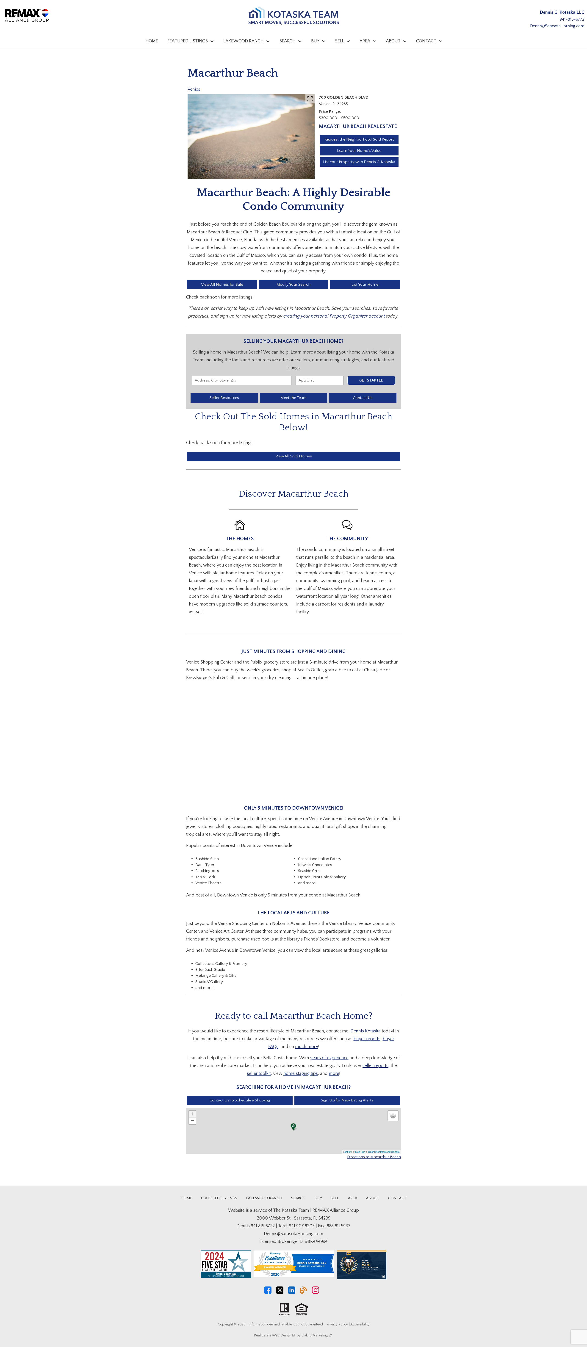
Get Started (371, 380)
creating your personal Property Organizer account (334, 316)
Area (352, 1198)
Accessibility (359, 1324)
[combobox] (241, 380)
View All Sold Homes (293, 456)
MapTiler (360, 1151)
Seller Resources (224, 398)
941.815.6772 (263, 1225)
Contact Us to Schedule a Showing (240, 1100)
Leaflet (347, 1151)
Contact (397, 1198)
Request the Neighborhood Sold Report (359, 139)
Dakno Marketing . (317, 1335)
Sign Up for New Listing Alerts (347, 1100)
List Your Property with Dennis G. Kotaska (359, 162)
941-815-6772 (572, 19)
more (334, 1073)
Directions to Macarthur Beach (374, 1157)
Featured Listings (219, 1198)
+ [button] (192, 1114)
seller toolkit (259, 1073)
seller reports (375, 1065)
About (372, 1198)
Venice (194, 89)
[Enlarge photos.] (310, 98)
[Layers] (393, 1116)
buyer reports (367, 1038)
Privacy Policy (337, 1324)
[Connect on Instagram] (315, 1292)
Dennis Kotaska (366, 1031)
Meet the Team (293, 398)
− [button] (192, 1121)
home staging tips (300, 1073)
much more (306, 1046)
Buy (318, 1198)
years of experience (329, 1057)
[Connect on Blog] (303, 1292)
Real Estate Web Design (273, 1335)
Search (298, 1198)
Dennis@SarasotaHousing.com (557, 26)
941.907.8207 (302, 1225)
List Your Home (365, 284)
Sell (335, 1198)
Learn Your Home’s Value (359, 150)
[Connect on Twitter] (279, 1292)
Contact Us (363, 398)
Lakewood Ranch (264, 1198)
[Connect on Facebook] (267, 1292)
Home (152, 41)
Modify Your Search (293, 284)
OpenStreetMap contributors (384, 1151)
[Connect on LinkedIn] (291, 1292)
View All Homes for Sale (222, 284)
